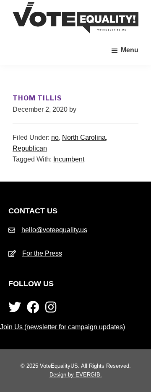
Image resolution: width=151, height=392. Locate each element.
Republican (30, 148)
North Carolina (84, 137)
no (55, 137)
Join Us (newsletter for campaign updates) (62, 327)
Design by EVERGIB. (75, 375)
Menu (129, 50)
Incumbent (68, 159)
